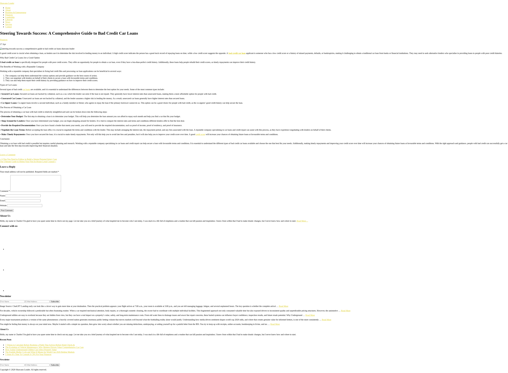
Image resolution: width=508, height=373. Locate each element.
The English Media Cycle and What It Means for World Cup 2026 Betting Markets (39, 352)
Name (2, 196)
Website (3, 205)
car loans (26, 89)
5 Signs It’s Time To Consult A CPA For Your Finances (28, 354)
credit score (200, 134)
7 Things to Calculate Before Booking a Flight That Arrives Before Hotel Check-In (40, 345)
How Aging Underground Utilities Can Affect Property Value (31, 350)
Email (2, 200)
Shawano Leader (7, 3)
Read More (283, 306)
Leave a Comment (7, 155)
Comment (5, 191)
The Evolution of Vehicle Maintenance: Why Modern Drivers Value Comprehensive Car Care (44, 347)
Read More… (302, 221)
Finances (3, 40)
